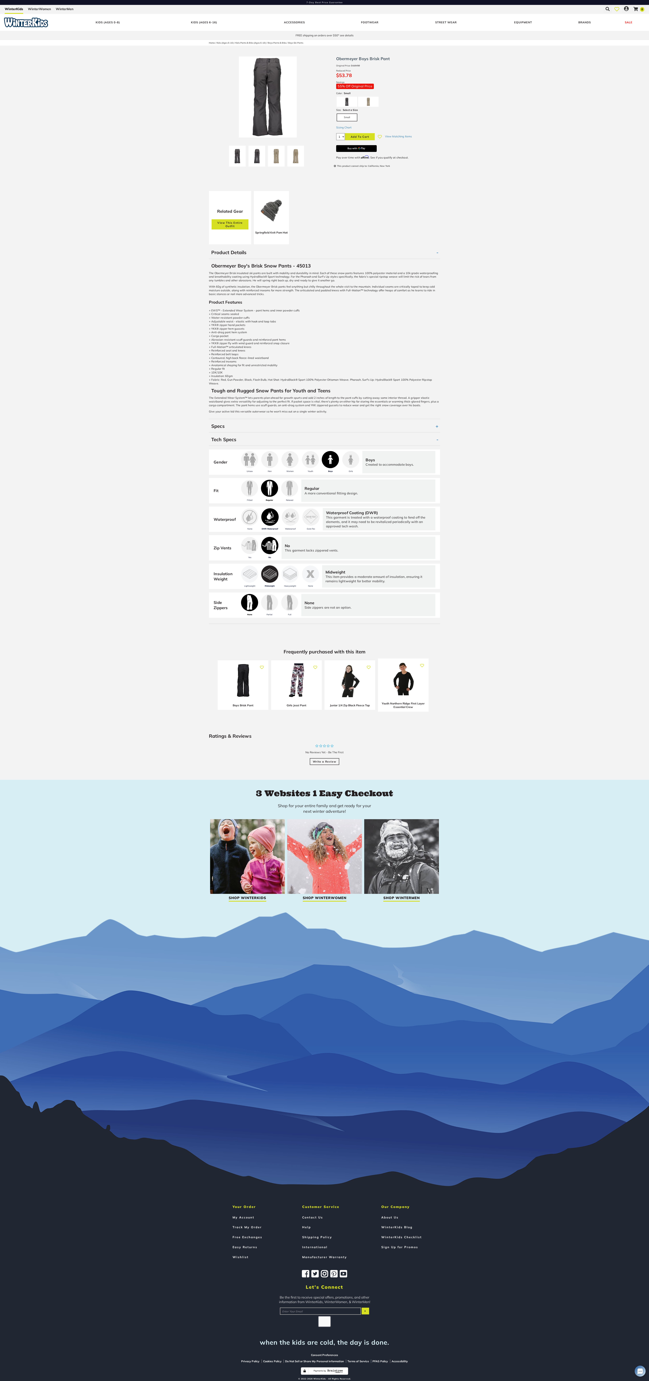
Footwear (369, 22)
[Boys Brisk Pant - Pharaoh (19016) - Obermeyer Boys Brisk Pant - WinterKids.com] (276, 155)
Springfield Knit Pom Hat (271, 232)
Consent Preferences (324, 1355)
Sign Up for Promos (399, 1247)
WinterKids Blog (397, 1227)
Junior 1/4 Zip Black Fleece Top (350, 705)
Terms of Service (358, 1361)
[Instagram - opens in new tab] (324, 1274)
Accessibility (400, 1361)
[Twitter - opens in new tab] (315, 1274)
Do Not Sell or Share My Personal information (314, 1361)
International (315, 1247)
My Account (243, 1217)
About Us (390, 1217)
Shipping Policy (317, 1237)
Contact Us (312, 1217)
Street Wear (446, 22)
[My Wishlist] (616, 9)
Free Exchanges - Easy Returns (324, 2)
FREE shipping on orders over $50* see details (325, 35)
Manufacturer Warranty (324, 1257)
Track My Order (247, 1227)
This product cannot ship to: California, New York (363, 165)
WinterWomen (39, 9)
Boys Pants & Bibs (277, 42)
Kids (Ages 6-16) (204, 22)
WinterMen (65, 9)
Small (347, 117)
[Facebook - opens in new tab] (305, 1274)
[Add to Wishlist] (380, 136)
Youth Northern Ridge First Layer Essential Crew (403, 705)
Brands (584, 22)
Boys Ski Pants (295, 42)
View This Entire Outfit (230, 224)
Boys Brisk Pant (243, 705)
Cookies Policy (272, 1361)
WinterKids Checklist (401, 1237)
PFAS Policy (380, 1361)
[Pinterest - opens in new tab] (334, 1274)
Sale (628, 22)
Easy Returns (245, 1247)
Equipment (523, 22)
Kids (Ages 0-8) (108, 22)
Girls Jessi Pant (296, 705)
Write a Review (324, 761)
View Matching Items (398, 136)
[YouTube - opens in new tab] (343, 1274)
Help (306, 1227)
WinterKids (14, 9)
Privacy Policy (250, 1361)
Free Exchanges (247, 1237)
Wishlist (241, 1257)
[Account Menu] (626, 9)
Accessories (294, 22)
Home (212, 42)
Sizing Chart (344, 127)
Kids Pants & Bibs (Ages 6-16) (250, 42)
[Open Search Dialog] (608, 9)
